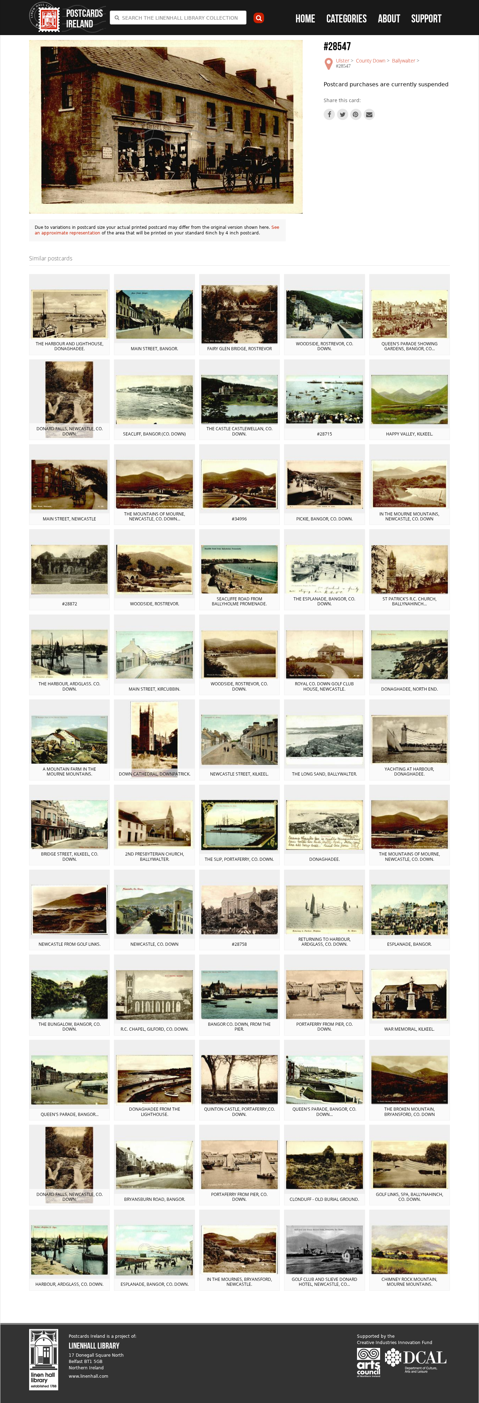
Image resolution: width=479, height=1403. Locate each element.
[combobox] (178, 18)
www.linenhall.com (88, 1376)
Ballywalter (403, 60)
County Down (370, 60)
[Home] (44, 17)
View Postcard (69, 314)
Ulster (342, 60)
